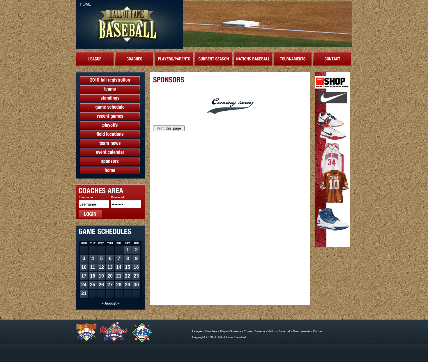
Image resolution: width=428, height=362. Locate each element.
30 (136, 284)
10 (83, 267)
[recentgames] (110, 116)
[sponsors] (110, 161)
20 (110, 275)
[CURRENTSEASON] (213, 59)
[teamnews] (110, 143)
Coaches (211, 331)
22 (127, 275)
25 (92, 284)
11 (92, 267)
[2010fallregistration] (110, 80)
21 (118, 275)
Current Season (254, 331)
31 (83, 293)
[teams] (110, 89)
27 (110, 284)
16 (136, 267)
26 (101, 284)
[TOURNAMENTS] (293, 59)
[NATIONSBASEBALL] (253, 59)
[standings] (110, 98)
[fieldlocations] (110, 134)
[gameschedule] (110, 107)
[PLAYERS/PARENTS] (174, 59)
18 (92, 275)
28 (118, 284)
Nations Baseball (279, 331)
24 (83, 284)
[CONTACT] (332, 59)
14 (118, 267)
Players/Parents (230, 331)
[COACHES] (134, 59)
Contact (318, 331)
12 (101, 267)
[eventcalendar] (110, 152)
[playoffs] (110, 125)
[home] (110, 170)
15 (127, 267)
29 (127, 284)
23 (136, 275)
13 (110, 267)
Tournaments (301, 331)
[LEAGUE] (95, 59)
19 (101, 275)
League (197, 331)
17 (83, 275)
